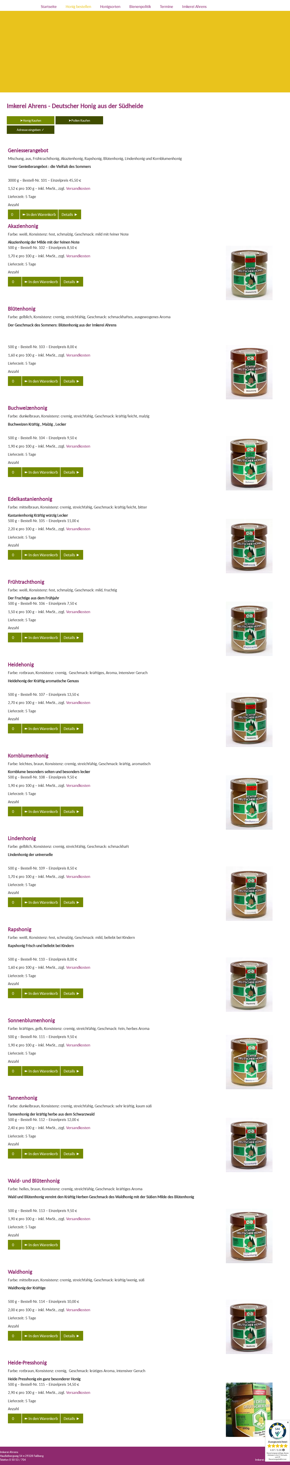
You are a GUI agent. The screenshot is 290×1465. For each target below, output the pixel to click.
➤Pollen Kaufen (79, 120)
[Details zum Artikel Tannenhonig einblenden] (249, 1172)
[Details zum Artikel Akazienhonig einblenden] (249, 300)
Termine (166, 6)
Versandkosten (78, 188)
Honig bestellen (78, 6)
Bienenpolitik (140, 6)
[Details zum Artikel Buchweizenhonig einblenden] (249, 490)
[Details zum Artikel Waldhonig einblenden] (249, 1354)
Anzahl (13, 204)
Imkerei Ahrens (194, 6)
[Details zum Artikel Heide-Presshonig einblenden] (249, 1437)
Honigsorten (110, 6)
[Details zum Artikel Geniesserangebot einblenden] (272, 179)
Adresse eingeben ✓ (30, 129)
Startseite (49, 6)
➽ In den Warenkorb (39, 214)
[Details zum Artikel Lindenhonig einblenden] (249, 921)
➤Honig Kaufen (30, 120)
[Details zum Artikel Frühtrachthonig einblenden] (249, 656)
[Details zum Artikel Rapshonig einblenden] (249, 1012)
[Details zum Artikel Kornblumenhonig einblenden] (249, 829)
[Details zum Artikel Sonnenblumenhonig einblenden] (249, 1089)
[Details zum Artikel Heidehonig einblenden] (249, 747)
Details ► (70, 214)
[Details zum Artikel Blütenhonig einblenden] (249, 399)
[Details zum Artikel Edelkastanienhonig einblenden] (249, 573)
